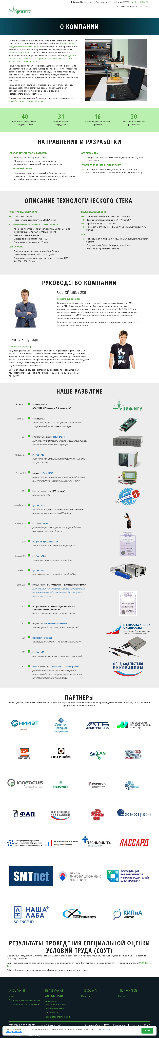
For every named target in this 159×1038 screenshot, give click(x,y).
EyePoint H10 (38, 570)
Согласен (147, 1031)
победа (35, 666)
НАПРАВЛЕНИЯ (111, 13)
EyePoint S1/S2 (46, 472)
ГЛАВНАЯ (90, 13)
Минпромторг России (42, 637)
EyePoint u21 (38, 555)
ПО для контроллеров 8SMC (45, 541)
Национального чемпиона (56, 623)
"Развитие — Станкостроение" (65, 666)
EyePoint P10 (38, 454)
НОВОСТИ (125, 13)
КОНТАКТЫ (137, 13)
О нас (98, 13)
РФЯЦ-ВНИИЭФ (58, 436)
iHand (45, 523)
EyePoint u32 (38, 652)
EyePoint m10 (38, 505)
